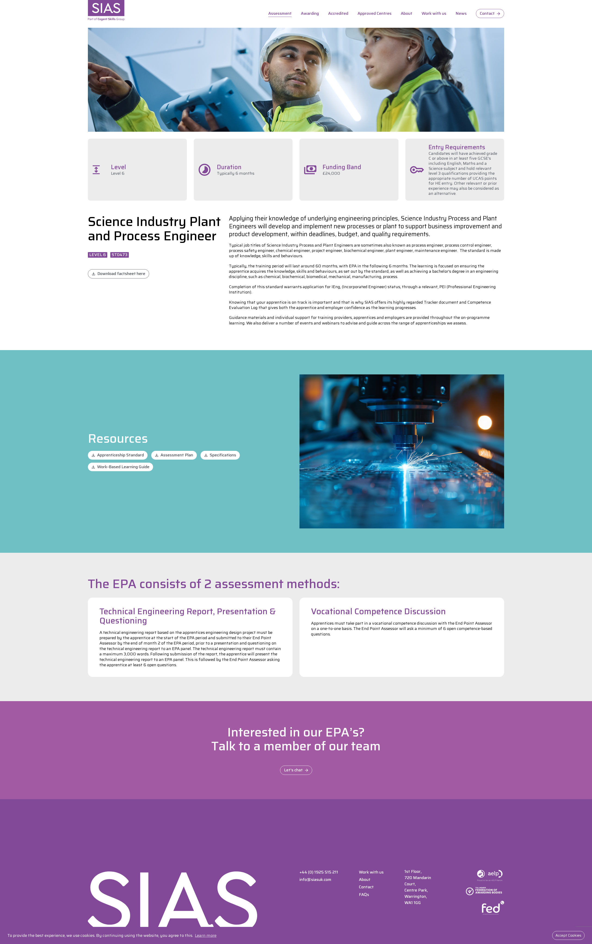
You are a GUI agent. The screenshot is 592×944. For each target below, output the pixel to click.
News (461, 13)
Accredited (338, 13)
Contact (487, 13)
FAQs (364, 894)
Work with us (434, 13)
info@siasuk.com (315, 879)
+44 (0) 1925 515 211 (318, 872)
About (406, 13)
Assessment (280, 13)
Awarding (310, 13)
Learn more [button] (205, 935)
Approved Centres (375, 13)
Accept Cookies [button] (568, 935)
